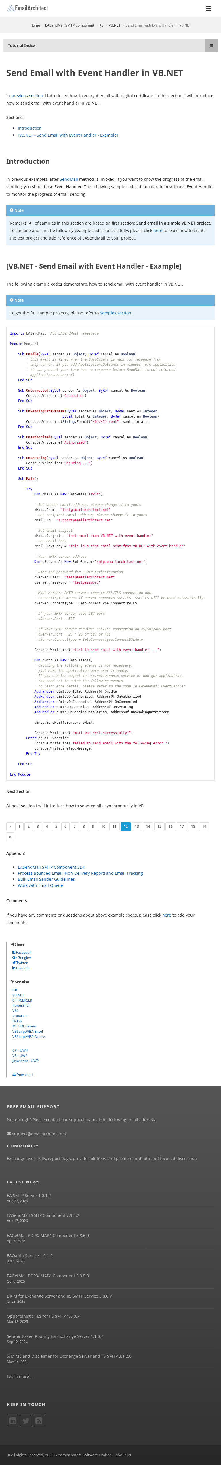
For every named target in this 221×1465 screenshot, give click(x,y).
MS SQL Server (24, 1026)
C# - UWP (20, 1050)
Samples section (115, 313)
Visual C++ (20, 1015)
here (157, 230)
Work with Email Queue (40, 885)
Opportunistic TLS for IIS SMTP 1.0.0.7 (43, 1316)
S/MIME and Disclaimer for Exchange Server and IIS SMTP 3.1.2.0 (69, 1356)
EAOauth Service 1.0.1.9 (30, 1255)
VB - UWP (19, 1055)
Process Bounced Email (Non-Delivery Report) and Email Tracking (80, 873)
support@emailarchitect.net (38, 1133)
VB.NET (115, 25)
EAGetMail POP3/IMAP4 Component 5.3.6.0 (48, 1235)
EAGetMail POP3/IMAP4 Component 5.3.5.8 (48, 1276)
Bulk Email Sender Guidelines (46, 879)
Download (24, 1074)
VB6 (15, 1010)
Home (35, 25)
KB (101, 25)
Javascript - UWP (25, 1060)
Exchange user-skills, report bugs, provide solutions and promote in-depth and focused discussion (102, 1158)
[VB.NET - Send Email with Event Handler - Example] (68, 135)
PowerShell (21, 1005)
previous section (27, 95)
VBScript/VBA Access (29, 1036)
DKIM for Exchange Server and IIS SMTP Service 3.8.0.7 (59, 1296)
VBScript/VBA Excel (27, 1031)
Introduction (30, 128)
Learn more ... (20, 1376)
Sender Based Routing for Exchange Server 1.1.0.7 (55, 1336)
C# (14, 989)
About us (123, 1455)
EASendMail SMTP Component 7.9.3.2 (43, 1215)
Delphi (17, 1021)
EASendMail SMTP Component (69, 25)
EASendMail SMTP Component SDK (51, 867)
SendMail (69, 179)
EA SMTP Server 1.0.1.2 (29, 1195)
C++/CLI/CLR (22, 1000)
